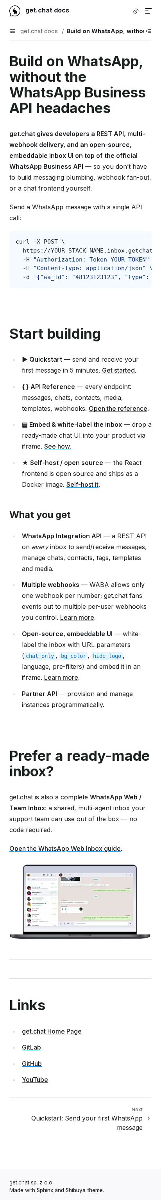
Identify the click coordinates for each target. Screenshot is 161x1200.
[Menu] (148, 11)
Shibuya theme (84, 1190)
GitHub (32, 1063)
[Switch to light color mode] (136, 11)
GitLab (31, 1047)
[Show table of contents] (148, 31)
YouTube (35, 1079)
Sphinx (45, 1190)
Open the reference (118, 408)
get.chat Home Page (52, 1031)
